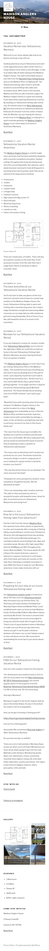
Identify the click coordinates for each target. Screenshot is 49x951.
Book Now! (8, 132)
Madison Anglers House (17, 153)
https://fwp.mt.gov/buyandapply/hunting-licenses (24, 718)
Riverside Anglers (34, 730)
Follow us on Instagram (13, 800)
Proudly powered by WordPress (28, 945)
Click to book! (9, 789)
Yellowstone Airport (32, 598)
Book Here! (8, 931)
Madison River (25, 117)
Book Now (8, 274)
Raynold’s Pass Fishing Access (31, 79)
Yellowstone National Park (19, 346)
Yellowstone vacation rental (18, 595)
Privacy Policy (9, 945)
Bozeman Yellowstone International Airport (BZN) (24, 687)
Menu (26, 27)
